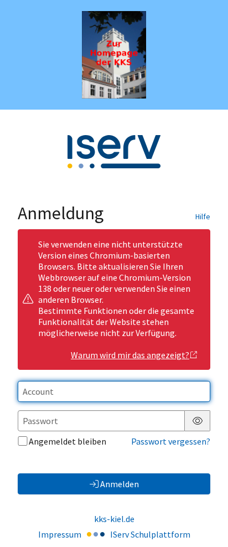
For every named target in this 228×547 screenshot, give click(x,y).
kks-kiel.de (114, 518)
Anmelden (119, 483)
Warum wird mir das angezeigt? (130, 354)
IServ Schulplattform (150, 534)
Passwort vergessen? (170, 441)
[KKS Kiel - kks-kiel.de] (114, 55)
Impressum (59, 534)
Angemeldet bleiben (67, 441)
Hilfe (202, 216)
